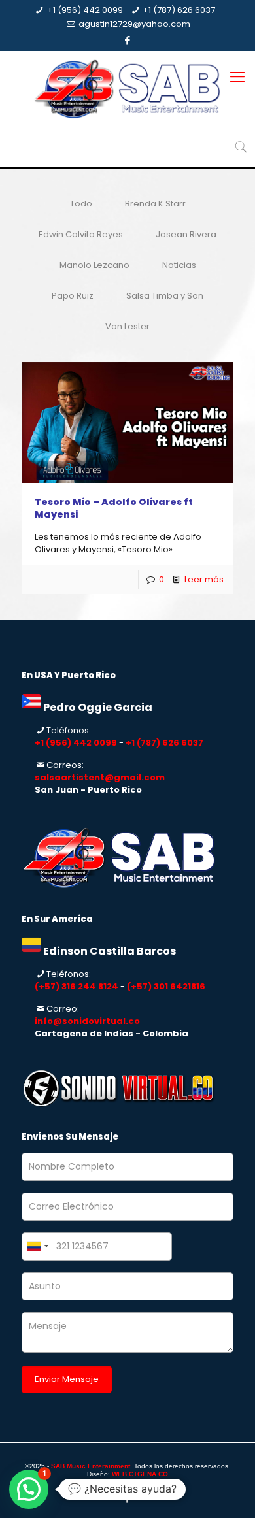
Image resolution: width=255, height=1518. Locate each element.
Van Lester (127, 326)
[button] (28, 1489)
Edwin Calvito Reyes (81, 234)
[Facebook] (128, 40)
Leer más (204, 579)
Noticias (179, 265)
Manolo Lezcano (94, 265)
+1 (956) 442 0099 (85, 10)
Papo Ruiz (73, 295)
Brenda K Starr (155, 203)
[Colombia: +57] (37, 1246)
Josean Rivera (186, 234)
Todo (81, 203)
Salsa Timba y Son (164, 295)
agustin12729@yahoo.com (134, 24)
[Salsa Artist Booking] (127, 89)
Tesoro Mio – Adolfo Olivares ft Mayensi (114, 508)
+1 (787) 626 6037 (179, 10)
